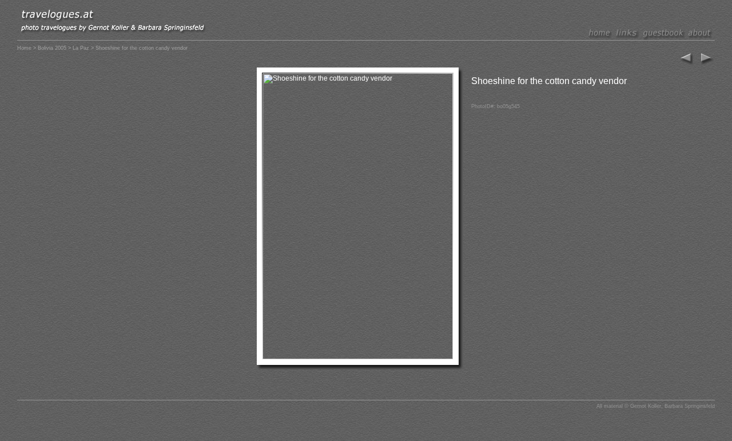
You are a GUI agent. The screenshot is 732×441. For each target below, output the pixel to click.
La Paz (81, 48)
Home (24, 48)
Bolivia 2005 (52, 48)
